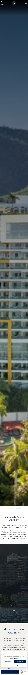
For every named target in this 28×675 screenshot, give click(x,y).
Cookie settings (14, 665)
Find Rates (10, 672)
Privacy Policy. (14, 658)
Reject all (8, 661)
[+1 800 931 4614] (14, 3)
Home (11, 508)
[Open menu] (25, 3)
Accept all (20, 661)
